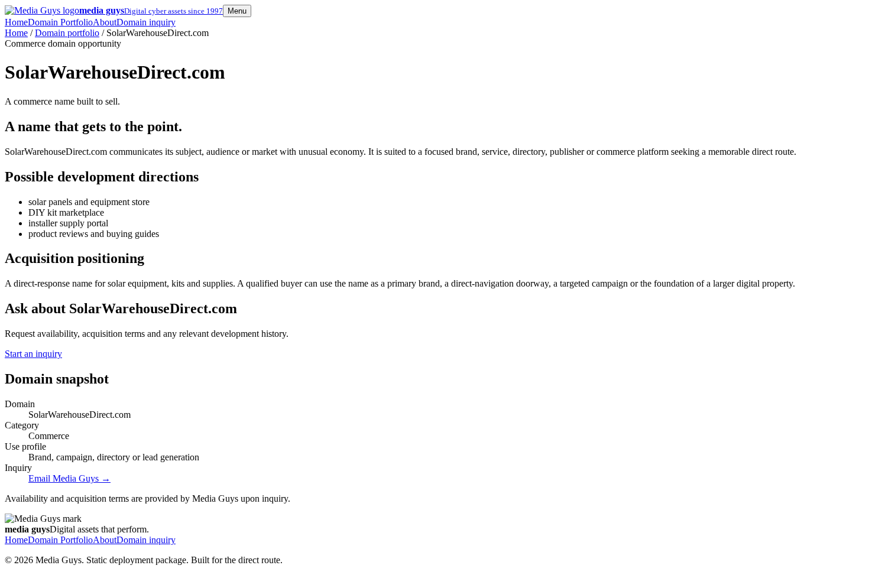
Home (16, 22)
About (104, 22)
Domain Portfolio (60, 22)
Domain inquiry (146, 22)
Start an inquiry (33, 354)
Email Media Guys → (69, 478)
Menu (237, 11)
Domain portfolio (67, 33)
